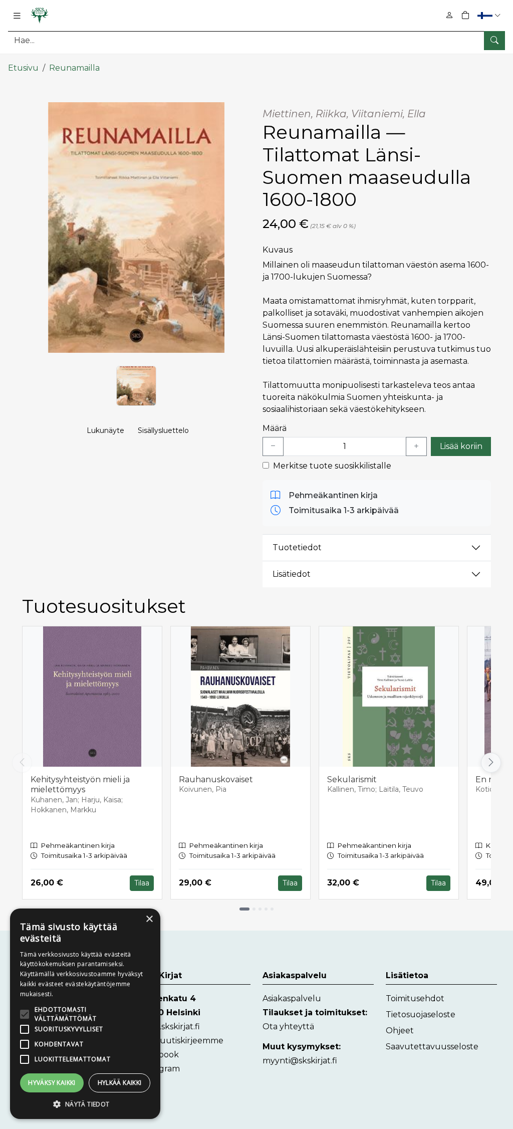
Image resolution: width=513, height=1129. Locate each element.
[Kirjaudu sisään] (449, 15)
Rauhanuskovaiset (216, 779)
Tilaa (141, 882)
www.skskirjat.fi (169, 1026)
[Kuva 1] (136, 386)
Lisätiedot (292, 574)
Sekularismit (352, 779)
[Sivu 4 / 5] (266, 909)
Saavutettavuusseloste (432, 1046)
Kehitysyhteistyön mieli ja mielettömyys (80, 785)
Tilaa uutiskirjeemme (181, 1040)
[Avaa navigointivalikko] (17, 15)
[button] (490, 15)
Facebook (159, 1054)
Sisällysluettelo (163, 430)
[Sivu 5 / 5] (272, 909)
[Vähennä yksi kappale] (273, 446)
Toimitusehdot (415, 998)
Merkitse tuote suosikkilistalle (332, 466)
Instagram (159, 1068)
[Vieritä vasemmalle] (22, 763)
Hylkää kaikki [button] (120, 1082)
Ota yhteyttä (288, 1026)
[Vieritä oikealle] (491, 763)
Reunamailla (74, 68)
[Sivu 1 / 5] (244, 909)
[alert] (85, 1014)
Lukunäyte (105, 430)
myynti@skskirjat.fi (300, 1060)
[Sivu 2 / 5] (253, 909)
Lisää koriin (461, 446)
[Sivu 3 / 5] (260, 909)
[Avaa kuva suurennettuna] (136, 227)
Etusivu (23, 68)
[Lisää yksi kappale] (416, 446)
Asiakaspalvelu (292, 998)
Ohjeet (400, 1030)
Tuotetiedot (297, 547)
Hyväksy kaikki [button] (52, 1082)
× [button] (149, 919)
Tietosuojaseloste (420, 1014)
